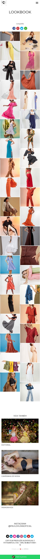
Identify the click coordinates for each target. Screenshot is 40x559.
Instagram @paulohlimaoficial (20, 525)
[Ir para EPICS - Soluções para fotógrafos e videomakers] (20, 549)
